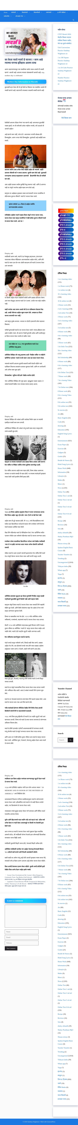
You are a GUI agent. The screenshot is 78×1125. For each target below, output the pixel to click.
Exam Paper (62, 445)
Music (60, 484)
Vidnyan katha (63, 566)
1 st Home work (63, 286)
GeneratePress (51, 1122)
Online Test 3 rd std (64, 507)
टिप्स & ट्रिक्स (62, 586)
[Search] (70, 740)
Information (62, 472)
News (60, 488)
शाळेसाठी (13, 12)
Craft (59, 422)
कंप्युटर (60, 582)
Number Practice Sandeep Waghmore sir (65, 81)
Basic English (62, 418)
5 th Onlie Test (63, 346)
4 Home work (62, 332)
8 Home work (62, 391)
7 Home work (62, 376)
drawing (60, 426)
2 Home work (62, 305)
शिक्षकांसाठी (25, 12)
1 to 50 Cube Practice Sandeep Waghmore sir (65, 71)
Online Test (62, 492)
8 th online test (63, 402)
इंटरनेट (60, 578)
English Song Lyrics (65, 434)
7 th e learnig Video (64, 380)
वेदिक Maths (62, 594)
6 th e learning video (65, 365)
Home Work (62, 468)
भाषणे (59, 590)
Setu (59, 529)
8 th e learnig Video (64, 395)
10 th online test (63, 301)
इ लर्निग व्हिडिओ (61, 12)
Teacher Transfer (63, 555)
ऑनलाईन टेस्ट (19, 16)
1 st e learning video (65, 279)
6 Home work (62, 361)
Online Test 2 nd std (65, 500)
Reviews (61, 525)
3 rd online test (63, 328)
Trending (61, 558)
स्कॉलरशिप (6, 16)
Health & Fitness (63, 460)
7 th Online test (63, 387)
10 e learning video (64, 294)
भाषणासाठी (48, 12)
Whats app (61, 570)
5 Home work (62, 343)
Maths (60, 480)
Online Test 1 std (64, 496)
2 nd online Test (63, 313)
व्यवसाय (60, 598)
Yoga (59, 574)
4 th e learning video (65, 336)
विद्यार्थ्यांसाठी (37, 12)
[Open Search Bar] (73, 20)
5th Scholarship (63, 357)
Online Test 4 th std (64, 514)
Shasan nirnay (62, 543)
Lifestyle (61, 476)
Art (59, 414)
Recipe (60, 521)
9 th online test (63, 406)
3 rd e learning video (65, 321)
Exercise (61, 449)
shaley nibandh (63, 533)
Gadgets (60, 452)
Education (61, 430)
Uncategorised (63, 562)
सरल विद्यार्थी (62, 602)
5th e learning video (65, 350)
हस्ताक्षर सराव (62, 606)
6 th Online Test (63, 372)
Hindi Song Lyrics (64, 464)
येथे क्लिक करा (66, 118)
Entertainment (62, 441)
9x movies (61, 410)
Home (5, 12)
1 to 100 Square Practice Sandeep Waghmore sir (64, 61)
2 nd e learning (63, 309)
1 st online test (63, 290)
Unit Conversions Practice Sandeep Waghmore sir (64, 51)
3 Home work (62, 317)
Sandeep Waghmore (14, 5)
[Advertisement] (25, 107)
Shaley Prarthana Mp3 (65, 537)
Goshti (60, 456)
